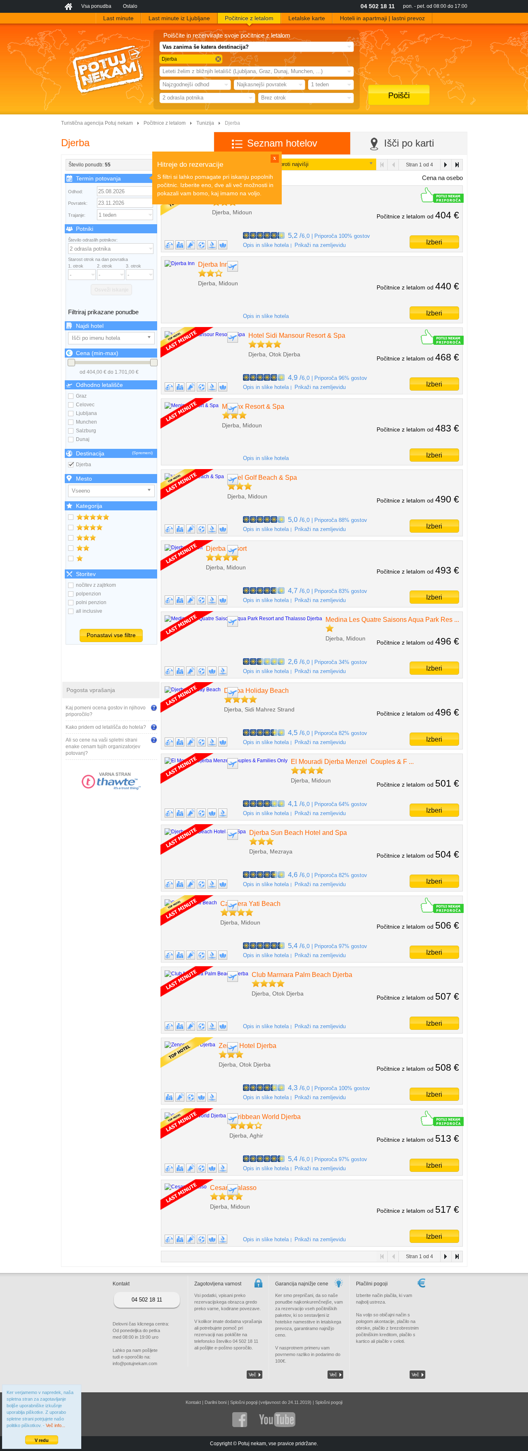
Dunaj (83, 439)
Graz (81, 396)
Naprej (445, 164)
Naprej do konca (456, 164)
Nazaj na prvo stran (382, 164)
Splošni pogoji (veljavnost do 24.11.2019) (270, 1402)
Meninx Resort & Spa (253, 406)
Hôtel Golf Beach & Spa (262, 477)
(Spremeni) (142, 452)
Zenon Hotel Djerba (247, 1045)
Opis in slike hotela (266, 245)
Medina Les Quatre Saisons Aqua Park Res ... (392, 619)
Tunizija (205, 123)
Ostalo (130, 6)
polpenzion (88, 594)
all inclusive (89, 611)
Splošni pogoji (328, 1402)
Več (252, 1374)
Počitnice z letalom (165, 123)
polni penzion (91, 602)
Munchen (86, 422)
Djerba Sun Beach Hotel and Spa (298, 832)
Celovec (85, 405)
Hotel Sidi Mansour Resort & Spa (296, 335)
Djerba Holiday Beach (256, 690)
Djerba (83, 464)
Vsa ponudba (96, 6)
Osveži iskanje (111, 290)
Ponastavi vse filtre (111, 635)
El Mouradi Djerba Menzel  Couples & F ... (352, 761)
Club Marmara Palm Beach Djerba (302, 974)
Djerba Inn (213, 264)
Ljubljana (86, 413)
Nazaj (393, 164)
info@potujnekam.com (135, 1363)
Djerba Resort (226, 548)
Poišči (399, 95)
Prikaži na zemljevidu (320, 245)
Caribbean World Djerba (265, 1116)
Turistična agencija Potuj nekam (97, 123)
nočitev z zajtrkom (96, 585)
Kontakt (193, 1402)
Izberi (434, 242)
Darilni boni (215, 1402)
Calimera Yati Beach (250, 903)
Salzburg (86, 431)
